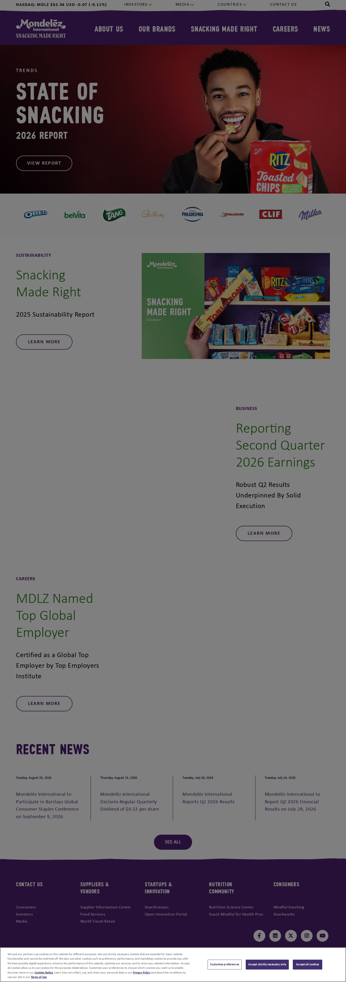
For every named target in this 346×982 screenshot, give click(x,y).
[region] (173, 964)
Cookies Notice (44, 972)
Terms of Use (39, 977)
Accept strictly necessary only (267, 964)
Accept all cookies (307, 964)
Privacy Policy (141, 972)
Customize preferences (224, 964)
